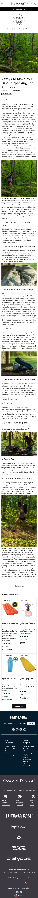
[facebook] (17, 729)
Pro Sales (8, 753)
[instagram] (13, 729)
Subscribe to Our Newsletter (16, 724)
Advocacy (28, 29)
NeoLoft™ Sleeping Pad (10, 623)
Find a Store (26, 765)
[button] (31, 3)
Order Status (27, 749)
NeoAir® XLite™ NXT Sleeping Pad (27, 679)
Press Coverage (9, 755)
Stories (9, 29)
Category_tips (6, 93)
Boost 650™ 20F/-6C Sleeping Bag (8, 679)
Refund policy (25, 883)
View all (19, 706)
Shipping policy (13, 888)
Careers (7, 751)
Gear (20, 29)
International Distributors (27, 760)
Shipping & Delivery (26, 756)
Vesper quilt (25, 305)
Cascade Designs (10, 746)
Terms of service (13, 883)
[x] (20, 729)
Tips (15, 29)
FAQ (24, 763)
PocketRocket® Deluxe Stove (27, 624)
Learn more (6, 805)
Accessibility (25, 888)
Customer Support (28, 746)
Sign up (31, 724)
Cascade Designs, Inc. (21, 869)
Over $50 (20, 805)
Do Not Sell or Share (28, 873)
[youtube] (24, 729)
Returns (25, 751)
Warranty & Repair (28, 753)
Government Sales (10, 749)
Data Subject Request (10, 873)
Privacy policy (25, 878)
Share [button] (6, 100)
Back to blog (20, 586)
